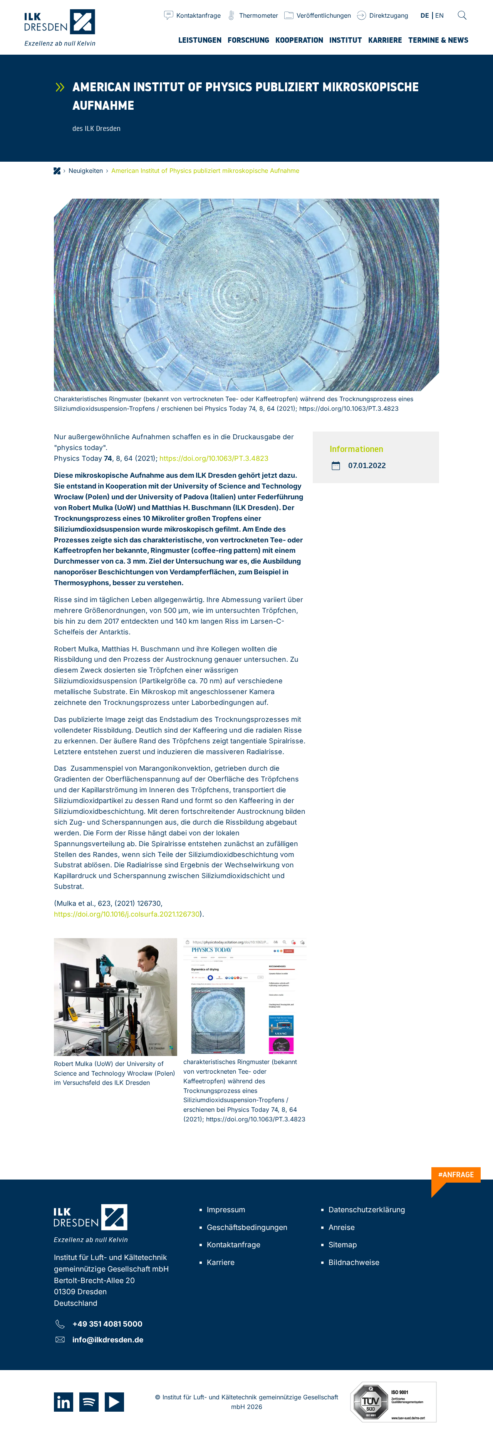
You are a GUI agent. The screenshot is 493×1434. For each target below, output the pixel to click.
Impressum (226, 1209)
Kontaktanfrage (233, 1244)
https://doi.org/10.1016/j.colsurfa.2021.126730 (127, 914)
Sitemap (343, 1244)
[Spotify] (89, 1402)
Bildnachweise (354, 1262)
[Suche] (462, 15)
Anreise (342, 1227)
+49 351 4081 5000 (107, 1324)
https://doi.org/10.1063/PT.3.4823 (213, 458)
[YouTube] (114, 1402)
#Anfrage (456, 1174)
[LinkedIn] (63, 1402)
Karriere (221, 1262)
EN (439, 16)
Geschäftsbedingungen (247, 1227)
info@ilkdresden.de (107, 1339)
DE (425, 16)
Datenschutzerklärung (367, 1209)
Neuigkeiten (86, 170)
